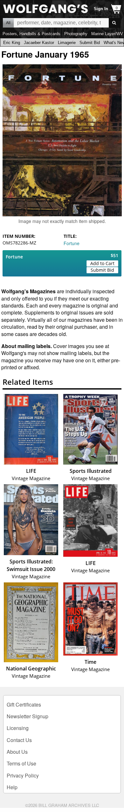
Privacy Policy (23, 775)
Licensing (18, 728)
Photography (75, 33)
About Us (17, 751)
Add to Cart (102, 263)
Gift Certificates (24, 704)
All (8, 23)
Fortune (71, 243)
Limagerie (67, 42)
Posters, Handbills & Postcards (31, 33)
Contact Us (19, 740)
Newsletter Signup (27, 716)
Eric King (11, 42)
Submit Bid (89, 42)
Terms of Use (21, 763)
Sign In (101, 8)
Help (12, 787)
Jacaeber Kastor (39, 42)
